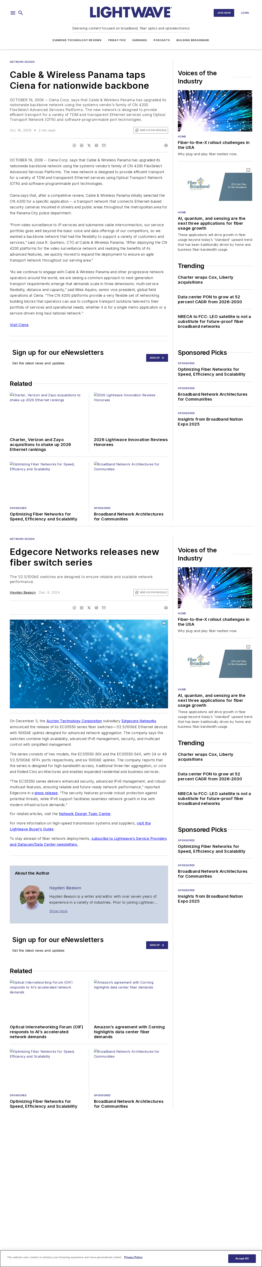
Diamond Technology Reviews (77, 40)
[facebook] (74, 145)
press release (46, 793)
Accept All (241, 1258)
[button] (13, 13)
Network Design (22, 61)
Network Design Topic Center (85, 814)
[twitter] (89, 145)
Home (182, 136)
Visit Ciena (19, 325)
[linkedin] (82, 145)
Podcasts (162, 40)
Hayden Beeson (23, 592)
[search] (21, 13)
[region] (131, 1258)
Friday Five (117, 40)
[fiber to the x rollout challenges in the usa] (215, 110)
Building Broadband (192, 40)
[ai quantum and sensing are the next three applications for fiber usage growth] (215, 187)
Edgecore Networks (139, 721)
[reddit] (96, 145)
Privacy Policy (133, 1257)
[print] (166, 145)
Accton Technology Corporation (74, 721)
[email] (104, 145)
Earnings (139, 40)
